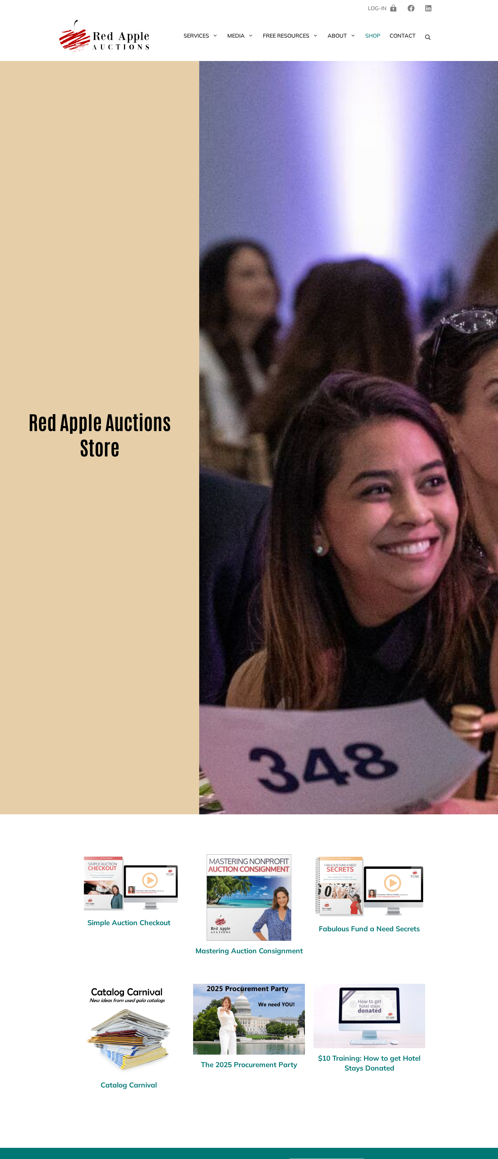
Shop (372, 35)
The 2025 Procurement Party (249, 1064)
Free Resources (286, 35)
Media (236, 35)
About (337, 35)
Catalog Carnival (129, 1084)
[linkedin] (411, 8)
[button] (216, 36)
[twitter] (428, 8)
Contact (403, 35)
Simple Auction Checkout (128, 922)
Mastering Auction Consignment (249, 950)
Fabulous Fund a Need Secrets (369, 928)
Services (196, 35)
